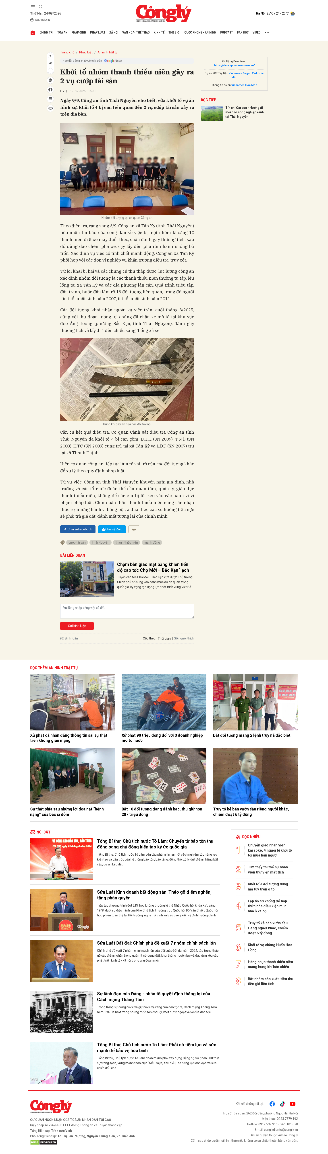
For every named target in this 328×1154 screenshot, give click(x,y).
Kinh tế (159, 32)
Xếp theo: (149, 638)
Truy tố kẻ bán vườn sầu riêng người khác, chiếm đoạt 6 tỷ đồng (251, 811)
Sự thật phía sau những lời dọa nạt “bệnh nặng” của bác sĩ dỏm (67, 811)
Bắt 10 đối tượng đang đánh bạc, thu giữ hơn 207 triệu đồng (162, 811)
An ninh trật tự (108, 52)
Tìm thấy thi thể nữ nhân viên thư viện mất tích (268, 869)
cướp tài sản (77, 542)
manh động (152, 542)
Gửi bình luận (77, 626)
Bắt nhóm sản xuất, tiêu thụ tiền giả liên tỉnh (270, 981)
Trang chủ (67, 52)
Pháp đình (78, 32)
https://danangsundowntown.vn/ (234, 65)
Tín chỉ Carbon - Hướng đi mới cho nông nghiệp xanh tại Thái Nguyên (244, 112)
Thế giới (174, 32)
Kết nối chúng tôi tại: (250, 1103)
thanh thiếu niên (126, 542)
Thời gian (164, 638)
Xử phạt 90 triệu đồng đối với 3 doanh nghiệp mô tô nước (162, 738)
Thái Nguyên (100, 542)
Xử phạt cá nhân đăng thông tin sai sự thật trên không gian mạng (68, 738)
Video (257, 32)
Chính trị (46, 32)
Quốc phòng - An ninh (200, 32)
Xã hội (113, 32)
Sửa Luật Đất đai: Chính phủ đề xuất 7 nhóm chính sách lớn (156, 943)
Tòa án (62, 32)
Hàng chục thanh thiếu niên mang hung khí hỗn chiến (270, 964)
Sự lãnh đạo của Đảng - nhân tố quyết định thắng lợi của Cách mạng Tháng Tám (153, 996)
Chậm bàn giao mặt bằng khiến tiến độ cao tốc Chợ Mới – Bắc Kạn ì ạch (153, 567)
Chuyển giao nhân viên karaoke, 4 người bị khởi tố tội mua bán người (270, 850)
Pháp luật (97, 32)
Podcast (226, 32)
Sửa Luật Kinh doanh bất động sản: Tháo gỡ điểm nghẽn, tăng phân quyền (154, 895)
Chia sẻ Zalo (113, 529)
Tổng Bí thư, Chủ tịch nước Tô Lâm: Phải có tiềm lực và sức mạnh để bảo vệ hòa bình (156, 1047)
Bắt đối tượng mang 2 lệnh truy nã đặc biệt (252, 735)
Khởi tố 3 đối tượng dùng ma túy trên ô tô (268, 886)
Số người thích (184, 638)
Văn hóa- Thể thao (136, 32)
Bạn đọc (243, 32)
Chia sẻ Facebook (80, 529)
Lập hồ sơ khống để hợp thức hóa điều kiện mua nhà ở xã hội (267, 906)
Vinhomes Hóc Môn (244, 85)
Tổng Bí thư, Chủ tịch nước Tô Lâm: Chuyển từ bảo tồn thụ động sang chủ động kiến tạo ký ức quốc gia (155, 844)
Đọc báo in (42, 19)
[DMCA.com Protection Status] (96, 1142)
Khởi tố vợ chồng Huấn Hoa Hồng (270, 947)
